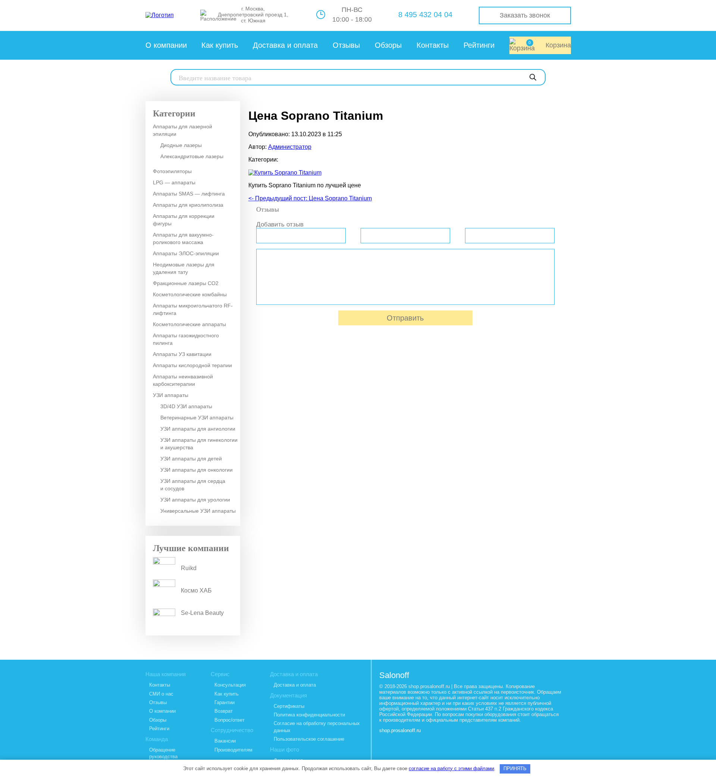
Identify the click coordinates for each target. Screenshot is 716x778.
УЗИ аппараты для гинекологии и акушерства (199, 443)
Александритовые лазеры (191, 156)
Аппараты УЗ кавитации (182, 354)
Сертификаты (289, 706)
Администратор (289, 147)
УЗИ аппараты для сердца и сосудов (192, 484)
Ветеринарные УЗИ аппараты (196, 418)
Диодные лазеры (181, 145)
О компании (166, 45)
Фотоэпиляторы (172, 171)
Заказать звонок (525, 15)
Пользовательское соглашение (309, 739)
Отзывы (346, 45)
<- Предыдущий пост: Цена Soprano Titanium (310, 198)
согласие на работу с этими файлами (451, 768)
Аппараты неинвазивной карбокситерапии (183, 380)
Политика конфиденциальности (309, 715)
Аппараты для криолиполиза (188, 205)
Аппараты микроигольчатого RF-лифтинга (193, 309)
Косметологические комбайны (190, 294)
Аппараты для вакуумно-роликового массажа (183, 238)
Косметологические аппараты (189, 324)
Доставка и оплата (285, 45)
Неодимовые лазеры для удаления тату (183, 268)
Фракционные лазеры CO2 (186, 283)
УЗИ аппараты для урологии (195, 500)
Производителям (233, 750)
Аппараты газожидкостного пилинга (186, 339)
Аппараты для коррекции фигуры (183, 219)
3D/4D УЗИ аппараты (186, 406)
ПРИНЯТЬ (515, 768)
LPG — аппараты (174, 182)
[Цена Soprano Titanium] (284, 172)
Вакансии (225, 741)
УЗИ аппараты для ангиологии (197, 429)
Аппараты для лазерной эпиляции (182, 130)
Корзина (549, 44)
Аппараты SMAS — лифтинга (189, 194)
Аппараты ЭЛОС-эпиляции (186, 253)
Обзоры (388, 45)
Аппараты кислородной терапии (192, 365)
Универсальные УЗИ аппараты (198, 511)
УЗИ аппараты (170, 395)
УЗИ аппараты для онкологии (196, 470)
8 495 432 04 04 (425, 14)
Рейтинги (479, 45)
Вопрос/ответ (229, 720)
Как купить (219, 45)
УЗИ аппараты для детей (191, 459)
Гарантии (224, 702)
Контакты (433, 45)
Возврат (223, 711)
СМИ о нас (161, 694)
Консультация (230, 685)
